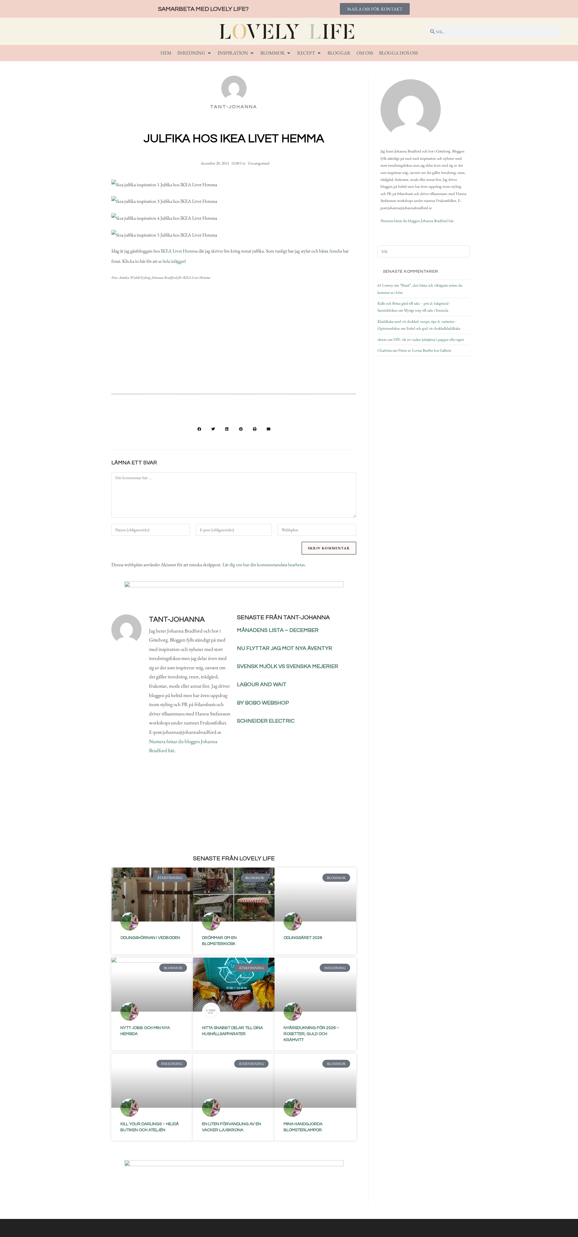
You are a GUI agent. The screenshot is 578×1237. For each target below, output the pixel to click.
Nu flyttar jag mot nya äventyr (284, 648)
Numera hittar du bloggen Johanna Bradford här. (417, 220)
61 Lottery (385, 285)
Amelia (335, 251)
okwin (382, 339)
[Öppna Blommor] (288, 53)
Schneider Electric (265, 721)
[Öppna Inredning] (209, 53)
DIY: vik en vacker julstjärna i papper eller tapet (428, 339)
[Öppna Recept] (319, 53)
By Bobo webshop (263, 703)
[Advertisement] (233, 340)
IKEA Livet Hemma (178, 251)
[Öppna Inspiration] (252, 53)
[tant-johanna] (411, 109)
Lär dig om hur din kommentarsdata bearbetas (263, 564)
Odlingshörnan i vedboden (150, 938)
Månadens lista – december (278, 630)
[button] (199, 429)
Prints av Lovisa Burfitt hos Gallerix (424, 350)
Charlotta (385, 350)
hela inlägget (174, 261)
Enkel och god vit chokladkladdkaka (433, 328)
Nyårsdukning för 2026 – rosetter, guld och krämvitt (311, 1034)
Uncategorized (258, 163)
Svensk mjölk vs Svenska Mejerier (287, 666)
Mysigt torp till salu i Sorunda (426, 310)
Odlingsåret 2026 (303, 938)
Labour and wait (262, 684)
